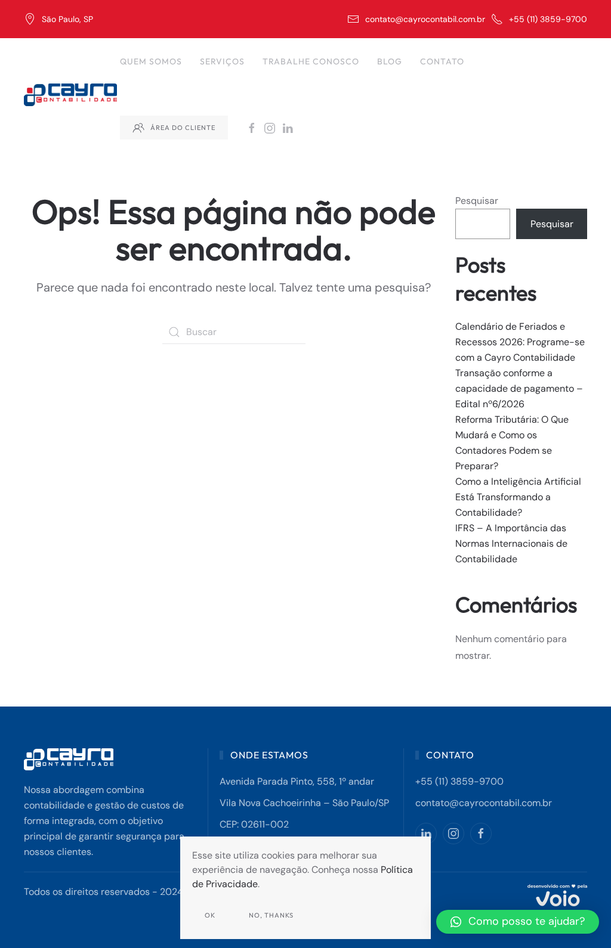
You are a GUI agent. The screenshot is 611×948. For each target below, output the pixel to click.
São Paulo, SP (67, 19)
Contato (442, 61)
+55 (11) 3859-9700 (548, 19)
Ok (210, 915)
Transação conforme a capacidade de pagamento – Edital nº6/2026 (519, 388)
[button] (517, 922)
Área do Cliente (182, 127)
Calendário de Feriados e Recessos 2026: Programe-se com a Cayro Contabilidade (520, 342)
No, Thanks (271, 915)
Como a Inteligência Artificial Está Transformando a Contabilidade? (518, 497)
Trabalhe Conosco (311, 61)
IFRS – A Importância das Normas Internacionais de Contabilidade (511, 543)
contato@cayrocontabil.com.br (425, 19)
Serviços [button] (222, 61)
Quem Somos (151, 61)
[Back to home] (72, 95)
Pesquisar (476, 200)
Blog (389, 61)
